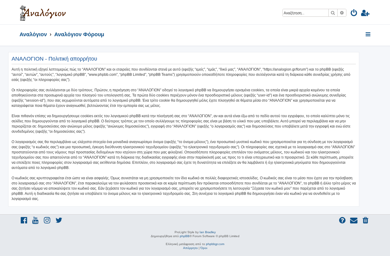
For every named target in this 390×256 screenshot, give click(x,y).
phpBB (185, 236)
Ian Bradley (208, 232)
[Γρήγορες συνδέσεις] (368, 35)
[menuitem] (354, 14)
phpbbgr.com (215, 244)
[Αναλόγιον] (43, 12)
